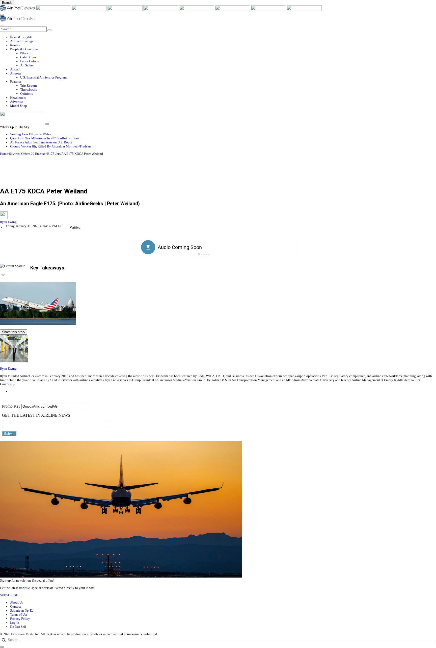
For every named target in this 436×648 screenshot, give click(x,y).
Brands (7, 3)
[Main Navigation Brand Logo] (17, 20)
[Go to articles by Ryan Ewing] (218, 215)
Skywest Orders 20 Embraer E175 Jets (34, 154)
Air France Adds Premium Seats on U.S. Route (41, 142)
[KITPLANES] (197, 10)
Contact (15, 606)
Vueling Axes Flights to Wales (30, 134)
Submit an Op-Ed (22, 610)
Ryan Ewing (8, 222)
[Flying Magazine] (54, 10)
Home (4, 154)
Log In (14, 623)
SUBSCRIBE (9, 595)
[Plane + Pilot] (233, 10)
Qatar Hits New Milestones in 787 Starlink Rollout (44, 138)
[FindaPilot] (269, 10)
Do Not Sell (18, 627)
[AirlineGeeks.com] (18, 10)
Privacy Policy (20, 618)
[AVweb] (89, 10)
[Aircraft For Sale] (125, 10)
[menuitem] (223, 37)
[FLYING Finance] (304, 10)
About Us (16, 602)
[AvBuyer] (161, 10)
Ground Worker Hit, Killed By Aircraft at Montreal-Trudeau (50, 146)
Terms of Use (19, 614)
